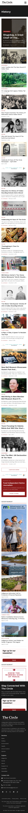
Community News (5, 567)
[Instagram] (6, 792)
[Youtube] (13, 792)
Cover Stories (5, 272)
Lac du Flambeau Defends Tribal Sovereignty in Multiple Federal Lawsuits (11, 571)
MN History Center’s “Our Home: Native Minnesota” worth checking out (13, 277)
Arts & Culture (5, 638)
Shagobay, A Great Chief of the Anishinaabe (13, 37)
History (3, 110)
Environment (7, 31)
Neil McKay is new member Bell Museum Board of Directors (12, 399)
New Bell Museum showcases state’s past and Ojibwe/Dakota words (13, 369)
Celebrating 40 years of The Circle (13, 219)
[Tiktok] (17, 792)
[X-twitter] (10, 792)
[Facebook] (2, 792)
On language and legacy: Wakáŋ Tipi (13, 91)
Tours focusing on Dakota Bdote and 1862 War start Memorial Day (12, 428)
